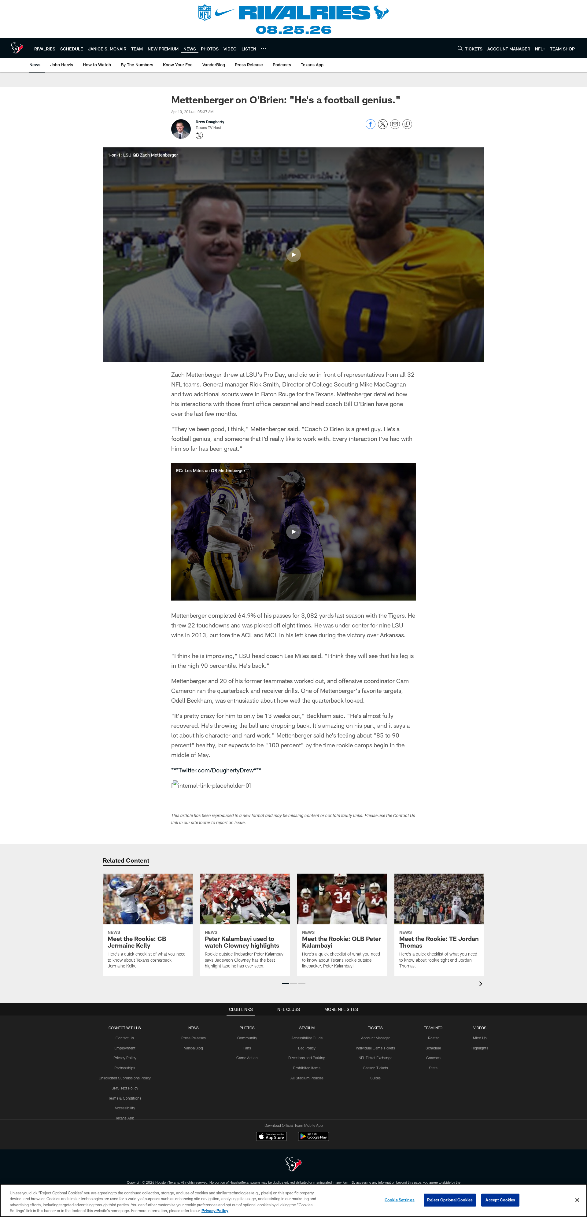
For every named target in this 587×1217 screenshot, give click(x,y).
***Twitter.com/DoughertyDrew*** (216, 770)
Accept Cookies (500, 1199)
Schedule (433, 1048)
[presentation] (481, 984)
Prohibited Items (306, 1068)
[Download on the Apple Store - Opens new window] (271, 1137)
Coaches (433, 1058)
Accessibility (125, 1108)
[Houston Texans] (293, 1164)
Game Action (247, 1058)
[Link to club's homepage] (17, 48)
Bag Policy (307, 1048)
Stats (433, 1068)
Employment (124, 1048)
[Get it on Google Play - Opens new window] (313, 1139)
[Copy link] (407, 124)
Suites (375, 1078)
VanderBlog (193, 1048)
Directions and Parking (306, 1058)
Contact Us (125, 1038)
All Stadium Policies (306, 1078)
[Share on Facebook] (370, 127)
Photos (247, 1028)
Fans (247, 1048)
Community (247, 1038)
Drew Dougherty (210, 122)
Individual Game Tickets (375, 1048)
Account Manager (375, 1038)
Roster (433, 1038)
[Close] (577, 1200)
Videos (479, 1028)
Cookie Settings (400, 1199)
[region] (293, 1200)
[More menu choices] (263, 48)
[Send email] (395, 127)
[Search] (460, 48)
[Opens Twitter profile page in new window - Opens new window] (199, 135)
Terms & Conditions (124, 1098)
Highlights (479, 1048)
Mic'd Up (480, 1038)
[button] (293, 254)
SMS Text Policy (125, 1088)
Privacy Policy (124, 1058)
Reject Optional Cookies (450, 1199)
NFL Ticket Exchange (375, 1058)
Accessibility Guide (307, 1038)
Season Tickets (375, 1068)
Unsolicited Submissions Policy (125, 1078)
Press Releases (193, 1038)
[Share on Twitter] (383, 127)
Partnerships (124, 1068)
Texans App (124, 1118)
